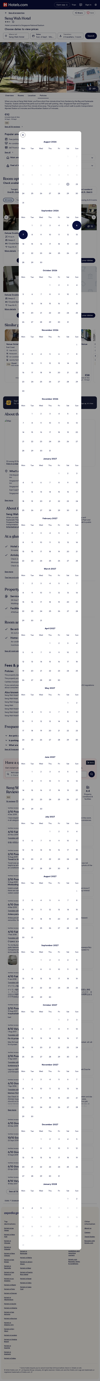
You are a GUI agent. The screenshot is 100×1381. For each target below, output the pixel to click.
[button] (67, 156)
